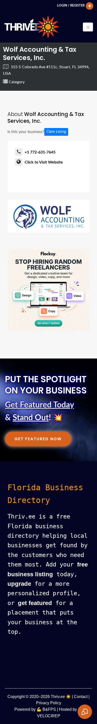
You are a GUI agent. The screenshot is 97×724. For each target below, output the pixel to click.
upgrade (19, 583)
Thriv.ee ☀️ (61, 696)
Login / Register (71, 5)
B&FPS (49, 709)
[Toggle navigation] (88, 27)
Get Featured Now (38, 439)
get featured (35, 603)
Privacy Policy (48, 703)
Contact (81, 696)
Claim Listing (56, 132)
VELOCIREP (48, 716)
